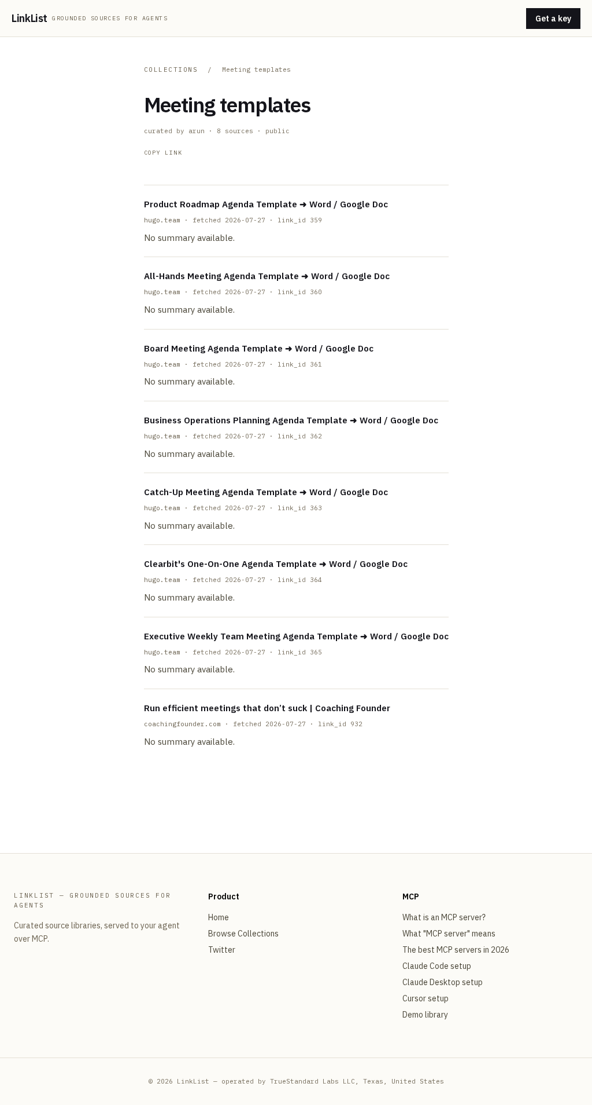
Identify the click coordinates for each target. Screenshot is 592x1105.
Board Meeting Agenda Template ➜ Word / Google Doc (258, 348)
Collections (171, 69)
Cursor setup (425, 998)
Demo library (425, 1014)
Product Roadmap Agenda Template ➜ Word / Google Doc (266, 204)
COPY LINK (163, 152)
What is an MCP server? (444, 917)
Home (218, 917)
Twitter (221, 950)
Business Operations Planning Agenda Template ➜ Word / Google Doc (291, 420)
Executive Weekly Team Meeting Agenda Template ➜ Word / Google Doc (296, 636)
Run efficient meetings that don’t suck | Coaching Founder (267, 708)
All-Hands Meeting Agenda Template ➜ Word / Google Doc (267, 275)
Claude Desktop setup (442, 982)
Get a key (553, 18)
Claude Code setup (436, 966)
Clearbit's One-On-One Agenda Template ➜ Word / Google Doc (276, 563)
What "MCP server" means (448, 933)
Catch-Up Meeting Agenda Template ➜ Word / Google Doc (266, 491)
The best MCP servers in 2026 (455, 950)
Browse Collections (243, 933)
